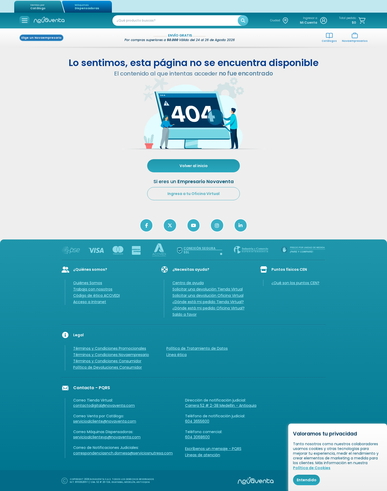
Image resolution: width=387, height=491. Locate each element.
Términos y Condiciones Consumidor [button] (107, 361)
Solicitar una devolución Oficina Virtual (208, 295)
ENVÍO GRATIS (180, 36)
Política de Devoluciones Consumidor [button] (107, 367)
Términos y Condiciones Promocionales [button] (109, 348)
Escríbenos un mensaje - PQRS (213, 448)
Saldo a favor (184, 314)
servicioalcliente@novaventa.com (104, 421)
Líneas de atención (202, 455)
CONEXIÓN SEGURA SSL (199, 250)
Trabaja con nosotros (92, 289)
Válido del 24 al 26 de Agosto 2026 (207, 40)
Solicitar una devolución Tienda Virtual (207, 289)
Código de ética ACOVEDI (96, 295)
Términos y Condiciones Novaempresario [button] (111, 354)
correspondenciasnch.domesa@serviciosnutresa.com (123, 453)
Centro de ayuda (188, 282)
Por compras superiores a (152, 40)
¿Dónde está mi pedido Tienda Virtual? (208, 301)
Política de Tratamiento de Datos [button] (197, 348)
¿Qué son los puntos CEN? (295, 282)
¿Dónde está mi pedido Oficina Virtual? (208, 308)
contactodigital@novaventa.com (104, 405)
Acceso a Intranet (89, 301)
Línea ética (176, 354)
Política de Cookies (311, 467)
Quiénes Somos (87, 282)
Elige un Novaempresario (41, 38)
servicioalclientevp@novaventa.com (107, 437)
